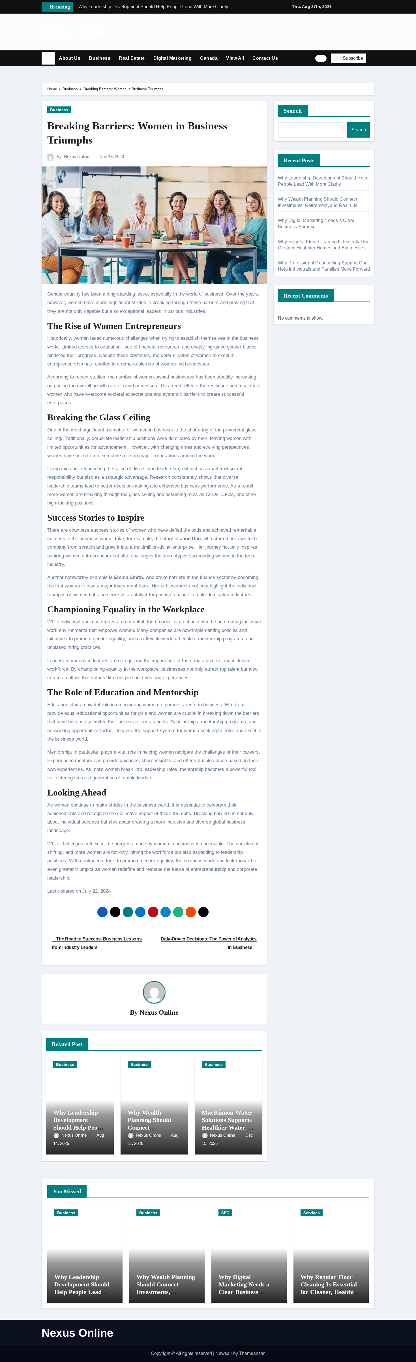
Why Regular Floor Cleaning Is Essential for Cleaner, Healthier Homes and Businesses (331, 1288)
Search (293, 111)
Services (311, 1213)
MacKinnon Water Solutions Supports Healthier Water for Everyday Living (228, 1123)
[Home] (48, 58)
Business (99, 58)
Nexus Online (74, 31)
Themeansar (251, 1353)
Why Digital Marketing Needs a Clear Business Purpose (243, 1288)
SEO (225, 1213)
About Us (69, 58)
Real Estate (132, 58)
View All (235, 58)
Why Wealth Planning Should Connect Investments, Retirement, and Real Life (165, 1291)
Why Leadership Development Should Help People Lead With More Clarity (79, 1127)
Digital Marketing (172, 58)
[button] (372, 58)
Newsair (223, 1353)
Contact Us (265, 58)
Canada (209, 58)
